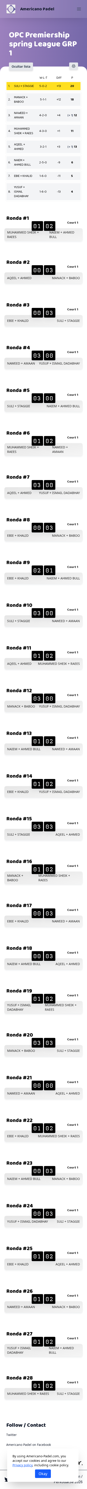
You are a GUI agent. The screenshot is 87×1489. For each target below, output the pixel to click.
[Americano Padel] (11, 9)
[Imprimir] (73, 66)
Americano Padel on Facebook (28, 1444)
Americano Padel (37, 9)
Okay (43, 1473)
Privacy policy (22, 1465)
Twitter (11, 1435)
